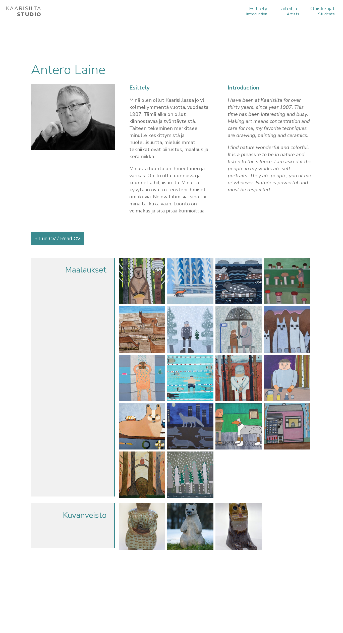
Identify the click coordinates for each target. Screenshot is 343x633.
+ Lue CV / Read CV (57, 238)
